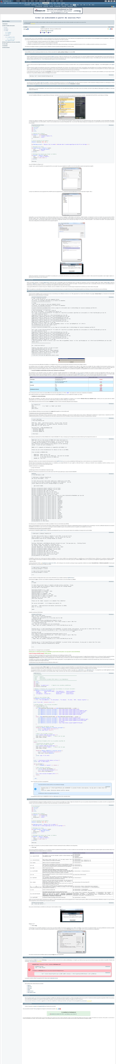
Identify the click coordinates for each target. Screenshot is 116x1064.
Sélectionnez (111, 74)
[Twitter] (109, 29)
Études (53, 1)
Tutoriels (23, 1)
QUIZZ (75, 6)
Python (77, 4)
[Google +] (111, 29)
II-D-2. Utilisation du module (9, 40)
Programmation (46, 3)
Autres (93, 4)
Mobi (50, 32)
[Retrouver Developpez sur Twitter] (113, 6)
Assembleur (46, 4)
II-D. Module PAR (6, 35)
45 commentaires (27, 23)
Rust (81, 4)
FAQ (28, 1)
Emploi (48, 1)
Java (33, 3)
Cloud (20, 3)
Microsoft (29, 3)
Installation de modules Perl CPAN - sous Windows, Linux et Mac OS (64, 1014)
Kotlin (62, 4)
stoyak (35, 1006)
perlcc (53, 56)
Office (55, 3)
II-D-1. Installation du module (10, 37)
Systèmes (63, 3)
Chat (36, 1)
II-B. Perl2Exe (6, 29)
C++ (52, 4)
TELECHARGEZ (70, 6)
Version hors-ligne (50, 30)
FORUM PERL (45, 6)
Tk (35, 992)
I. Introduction (4, 23)
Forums (18, 1)
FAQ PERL (51, 6)
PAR (29, 989)
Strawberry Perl (91, 669)
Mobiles (58, 3)
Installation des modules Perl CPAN (49, 563)
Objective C (66, 4)
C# (54, 4)
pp (108, 282)
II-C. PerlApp (6, 30)
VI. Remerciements (6, 47)
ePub (42, 32)
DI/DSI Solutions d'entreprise (12, 3)
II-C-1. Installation (8, 32)
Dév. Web (37, 3)
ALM (25, 3)
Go (59, 4)
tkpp (35, 283)
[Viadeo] (108, 29)
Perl (74, 4)
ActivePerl (82, 669)
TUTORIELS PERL (57, 6)
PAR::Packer (46, 282)
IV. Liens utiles (5, 43)
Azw (46, 32)
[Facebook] (110, 29)
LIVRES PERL (64, 6)
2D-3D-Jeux (40, 4)
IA (22, 3)
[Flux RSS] (112, 6)
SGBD (51, 3)
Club (61, 1)
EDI (41, 3)
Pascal (71, 4)
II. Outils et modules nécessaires (8, 25)
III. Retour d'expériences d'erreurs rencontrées (11, 42)
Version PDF (43, 30)
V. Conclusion (4, 45)
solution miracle (55, 978)
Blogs (32, 1)
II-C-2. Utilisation (8, 33)
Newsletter (42, 1)
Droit (57, 1)
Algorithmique (34, 4)
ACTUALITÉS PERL (38, 6)
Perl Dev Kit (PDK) (45, 82)
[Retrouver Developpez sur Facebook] (114, 6)
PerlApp (30, 988)
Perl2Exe (30, 986)
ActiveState (72, 82)
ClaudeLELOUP (41, 1006)
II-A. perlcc (5, 27)
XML (89, 4)
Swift (84, 4)
